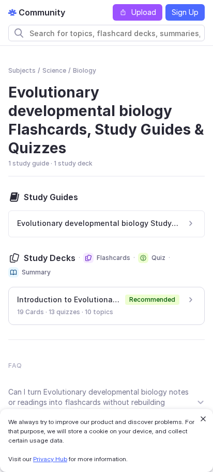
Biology (84, 70)
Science (54, 70)
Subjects (22, 70)
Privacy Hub (50, 459)
